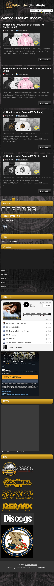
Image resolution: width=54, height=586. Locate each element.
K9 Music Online (31, 565)
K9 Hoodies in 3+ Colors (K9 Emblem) (23, 112)
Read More (44, 59)
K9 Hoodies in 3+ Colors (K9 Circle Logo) (25, 156)
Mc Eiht (4, 274)
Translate (47, 13)
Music (3, 270)
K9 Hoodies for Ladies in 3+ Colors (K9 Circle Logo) (27, 69)
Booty (3, 286)
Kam (3, 282)
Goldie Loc (5, 278)
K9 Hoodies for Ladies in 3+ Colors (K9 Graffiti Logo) (23, 26)
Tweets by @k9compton (10, 241)
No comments (23, 30)
